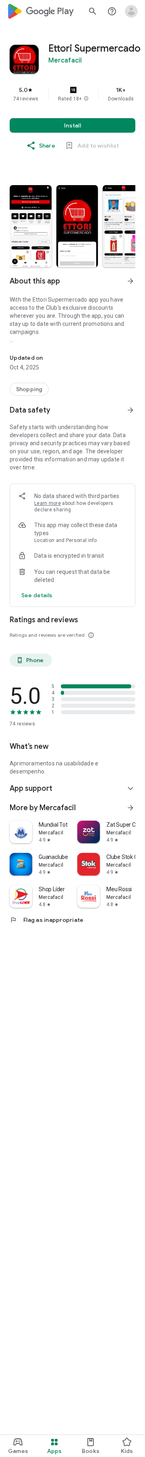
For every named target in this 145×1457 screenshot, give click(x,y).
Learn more (47, 503)
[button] (86, 99)
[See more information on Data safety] (130, 410)
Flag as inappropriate (46, 919)
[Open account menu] (131, 11)
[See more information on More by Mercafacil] (130, 807)
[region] (72, 94)
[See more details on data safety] (37, 595)
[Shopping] (29, 389)
